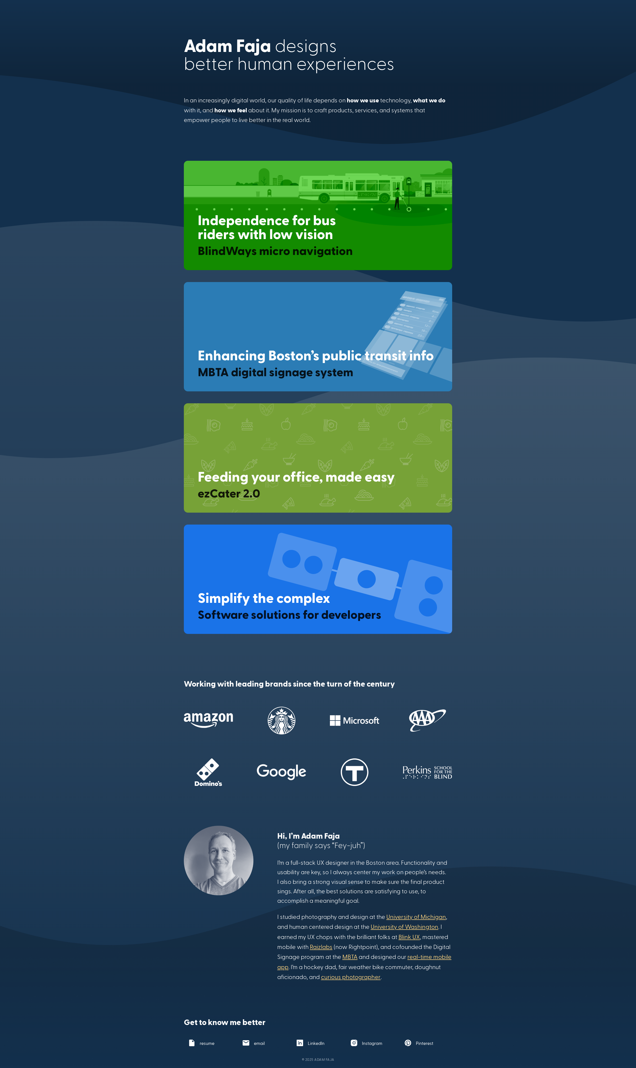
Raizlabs (321, 946)
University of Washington (404, 926)
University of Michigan (416, 916)
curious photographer (351, 976)
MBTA (350, 956)
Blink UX (409, 936)
